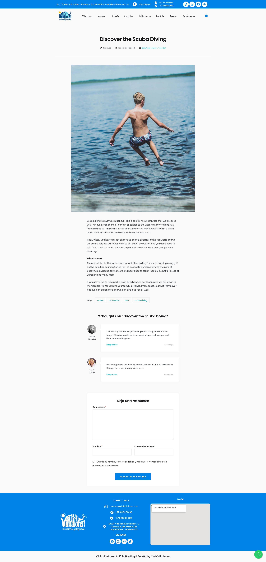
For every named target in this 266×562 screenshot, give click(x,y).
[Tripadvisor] (204, 4)
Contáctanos (189, 16)
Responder (111, 344)
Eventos (173, 16)
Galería (115, 16)
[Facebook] (198, 4)
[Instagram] (192, 4)
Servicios (128, 16)
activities (146, 48)
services (154, 48)
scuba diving (140, 300)
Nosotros (102, 16)
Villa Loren (87, 16)
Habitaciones (145, 16)
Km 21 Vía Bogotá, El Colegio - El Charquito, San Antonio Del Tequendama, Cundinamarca (93, 4)
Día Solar (160, 16)
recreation (114, 300)
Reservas (107, 48)
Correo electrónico (144, 446)
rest (127, 300)
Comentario (99, 407)
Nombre (97, 446)
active (100, 300)
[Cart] (206, 16)
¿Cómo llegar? (145, 4)
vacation (162, 48)
